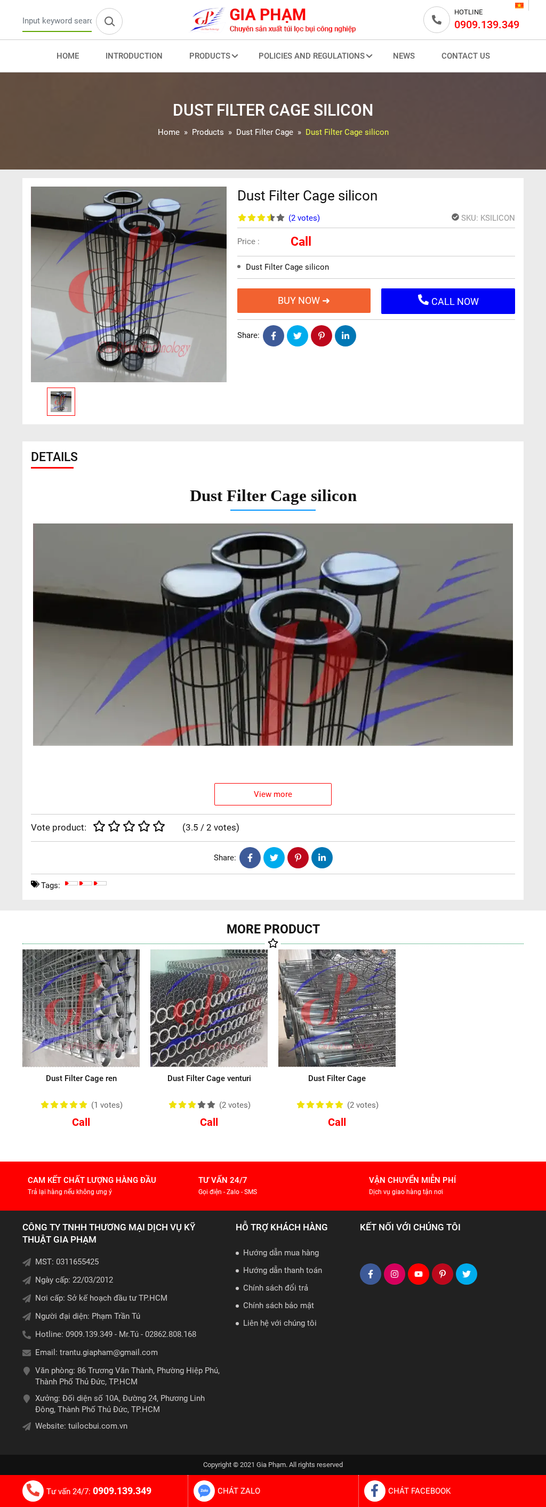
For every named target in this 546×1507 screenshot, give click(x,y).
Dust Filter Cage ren (81, 1078)
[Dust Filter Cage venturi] (209, 1008)
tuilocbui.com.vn (97, 1426)
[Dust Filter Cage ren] (81, 1008)
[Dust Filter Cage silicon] (129, 284)
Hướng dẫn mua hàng (281, 1253)
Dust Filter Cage (337, 1078)
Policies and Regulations (312, 56)
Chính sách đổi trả (275, 1288)
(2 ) (304, 218)
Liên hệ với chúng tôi (280, 1323)
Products (209, 56)
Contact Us (465, 56)
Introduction (134, 56)
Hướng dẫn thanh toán (282, 1270)
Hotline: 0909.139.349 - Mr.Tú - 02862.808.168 (115, 1334)
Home (68, 56)
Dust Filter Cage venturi (209, 1078)
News (404, 56)
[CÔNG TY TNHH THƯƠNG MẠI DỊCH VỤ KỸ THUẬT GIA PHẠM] (273, 19)
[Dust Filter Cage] (337, 1008)
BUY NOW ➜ (304, 300)
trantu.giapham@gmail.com (109, 1352)
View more (273, 794)
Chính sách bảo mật (278, 1305)
